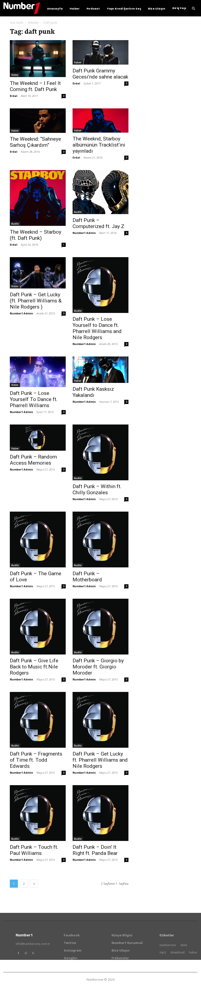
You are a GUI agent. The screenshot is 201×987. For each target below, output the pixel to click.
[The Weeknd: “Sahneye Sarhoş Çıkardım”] (38, 120)
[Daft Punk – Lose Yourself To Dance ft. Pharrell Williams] (38, 371)
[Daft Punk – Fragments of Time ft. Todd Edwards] (38, 720)
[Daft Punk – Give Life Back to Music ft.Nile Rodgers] (38, 626)
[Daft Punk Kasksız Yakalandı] (100, 369)
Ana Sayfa (16, 23)
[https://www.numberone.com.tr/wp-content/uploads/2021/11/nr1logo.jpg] (21, 8)
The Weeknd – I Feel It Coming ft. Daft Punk (35, 86)
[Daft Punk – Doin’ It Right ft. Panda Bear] (100, 813)
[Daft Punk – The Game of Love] (38, 539)
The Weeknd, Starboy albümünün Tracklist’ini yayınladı (99, 145)
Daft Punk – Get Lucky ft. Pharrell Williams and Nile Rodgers (100, 760)
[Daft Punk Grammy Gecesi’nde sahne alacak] (100, 52)
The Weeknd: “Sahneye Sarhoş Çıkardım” (35, 142)
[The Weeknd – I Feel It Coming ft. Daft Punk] (38, 58)
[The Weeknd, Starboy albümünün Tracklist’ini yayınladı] (100, 120)
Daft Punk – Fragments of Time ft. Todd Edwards (36, 760)
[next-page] (34, 884)
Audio (15, 223)
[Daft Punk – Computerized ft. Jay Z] (100, 192)
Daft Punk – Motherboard (87, 577)
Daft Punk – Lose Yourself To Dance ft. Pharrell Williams (34, 399)
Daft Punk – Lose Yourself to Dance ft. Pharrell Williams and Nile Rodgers (97, 328)
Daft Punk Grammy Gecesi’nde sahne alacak (100, 74)
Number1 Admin (84, 233)
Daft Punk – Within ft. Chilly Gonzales (97, 489)
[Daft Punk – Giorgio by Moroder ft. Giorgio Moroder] (100, 626)
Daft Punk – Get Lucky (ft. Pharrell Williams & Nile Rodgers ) (36, 301)
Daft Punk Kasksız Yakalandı (93, 392)
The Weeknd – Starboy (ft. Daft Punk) (35, 235)
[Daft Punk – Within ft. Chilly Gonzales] (100, 452)
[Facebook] (18, 953)
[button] (193, 8)
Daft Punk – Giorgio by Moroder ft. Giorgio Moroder (98, 667)
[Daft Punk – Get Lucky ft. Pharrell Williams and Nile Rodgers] (100, 720)
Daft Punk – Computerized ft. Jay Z (98, 223)
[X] (33, 953)
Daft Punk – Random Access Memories (33, 460)
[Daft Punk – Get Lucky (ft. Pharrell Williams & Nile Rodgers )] (38, 272)
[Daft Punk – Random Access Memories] (38, 438)
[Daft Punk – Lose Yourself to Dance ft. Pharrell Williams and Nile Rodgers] (100, 285)
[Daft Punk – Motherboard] (100, 539)
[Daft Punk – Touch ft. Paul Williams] (38, 813)
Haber (77, 62)
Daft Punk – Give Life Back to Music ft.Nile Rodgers (34, 667)
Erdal (13, 96)
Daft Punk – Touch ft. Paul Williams (34, 850)
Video (14, 75)
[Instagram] (25, 953)
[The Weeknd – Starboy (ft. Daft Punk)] (38, 198)
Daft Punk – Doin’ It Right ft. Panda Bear (95, 850)
